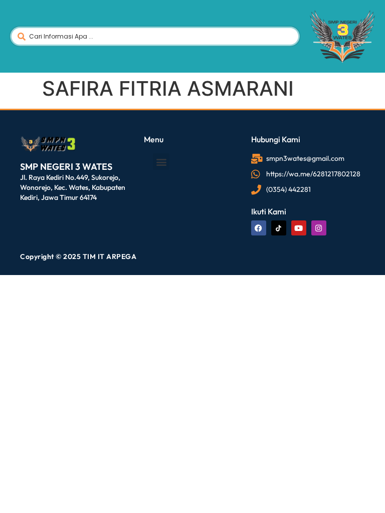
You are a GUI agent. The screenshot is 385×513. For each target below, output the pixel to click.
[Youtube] (298, 227)
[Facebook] (258, 227)
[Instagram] (318, 227)
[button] (161, 161)
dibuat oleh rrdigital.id (24, 121)
